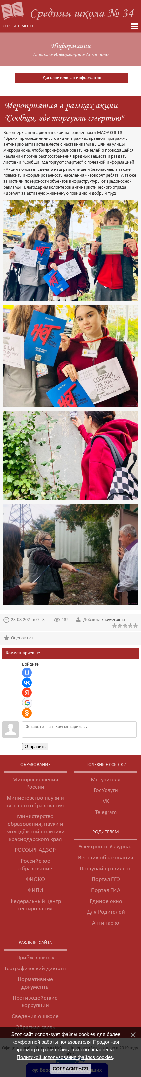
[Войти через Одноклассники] (27, 713)
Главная (41, 54)
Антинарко (97, 54)
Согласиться (70, 1068)
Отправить (35, 746)
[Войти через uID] (27, 673)
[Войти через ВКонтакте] (27, 683)
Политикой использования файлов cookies (65, 1057)
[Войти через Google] (27, 702)
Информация (67, 54)
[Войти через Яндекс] (27, 692)
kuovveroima (113, 619)
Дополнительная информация (72, 78)
